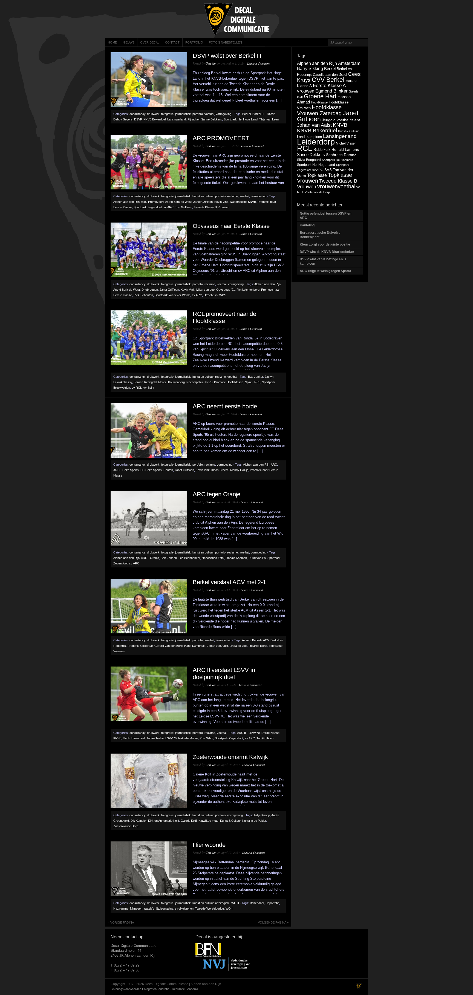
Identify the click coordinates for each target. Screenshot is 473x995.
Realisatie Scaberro (185, 989)
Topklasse (317, 175)
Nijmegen (136, 908)
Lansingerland (176, 119)
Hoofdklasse (319, 102)
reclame (232, 196)
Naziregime (120, 908)
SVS (328, 170)
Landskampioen (309, 137)
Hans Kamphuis (194, 645)
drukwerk (153, 114)
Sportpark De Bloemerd (337, 159)
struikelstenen (184, 908)
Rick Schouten (143, 295)
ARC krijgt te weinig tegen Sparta (325, 271)
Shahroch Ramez (341, 155)
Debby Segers (122, 119)
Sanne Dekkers (211, 119)
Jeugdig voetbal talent (341, 120)
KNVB (340, 125)
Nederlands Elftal (213, 557)
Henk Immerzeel (134, 738)
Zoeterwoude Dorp (125, 826)
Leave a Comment (258, 63)
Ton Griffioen (183, 207)
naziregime (222, 903)
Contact (172, 42)
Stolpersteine (164, 908)
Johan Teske (155, 738)
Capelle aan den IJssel (330, 74)
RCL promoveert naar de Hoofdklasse (224, 317)
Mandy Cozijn (239, 470)
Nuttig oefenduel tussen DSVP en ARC (325, 216)
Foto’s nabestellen (225, 42)
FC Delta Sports (151, 470)
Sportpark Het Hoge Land (241, 119)
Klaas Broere (220, 470)
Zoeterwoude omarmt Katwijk (230, 757)
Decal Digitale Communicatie (236, 19)
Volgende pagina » (273, 922)
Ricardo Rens (258, 645)
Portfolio (194, 42)
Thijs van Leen (269, 119)
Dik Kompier (138, 820)
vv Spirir (148, 387)
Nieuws (128, 42)
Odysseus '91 (225, 289)
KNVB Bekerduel (154, 119)
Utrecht (209, 295)
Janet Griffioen (203, 201)
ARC (274, 464)
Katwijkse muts (208, 820)
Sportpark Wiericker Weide (172, 295)
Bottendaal (257, 903)
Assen (246, 640)
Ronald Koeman (236, 557)
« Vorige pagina (121, 922)
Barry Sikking (310, 68)
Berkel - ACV (260, 640)
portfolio (197, 114)
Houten (168, 470)
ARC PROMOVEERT (221, 138)
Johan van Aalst (217, 645)
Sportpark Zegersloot (148, 207)
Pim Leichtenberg (247, 289)
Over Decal (149, 42)
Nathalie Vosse (188, 738)
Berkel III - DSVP (263, 114)
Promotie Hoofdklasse (228, 382)
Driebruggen (150, 289)
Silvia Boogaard (309, 160)
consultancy (137, 114)
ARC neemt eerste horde (225, 406)
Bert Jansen (169, 557)
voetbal (209, 114)
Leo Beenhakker (189, 557)
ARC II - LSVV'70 (248, 732)
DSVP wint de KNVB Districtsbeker (327, 252)
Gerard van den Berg (168, 645)
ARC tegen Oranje (216, 494)
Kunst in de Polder (254, 820)
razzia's (149, 908)
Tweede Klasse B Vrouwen (211, 207)
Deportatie (272, 903)
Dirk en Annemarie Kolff (163, 820)
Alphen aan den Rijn (126, 201)
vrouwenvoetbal (336, 186)
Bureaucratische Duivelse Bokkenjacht (320, 235)
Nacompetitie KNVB (243, 201)
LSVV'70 (171, 738)
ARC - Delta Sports (126, 470)
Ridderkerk (321, 150)
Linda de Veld (238, 645)
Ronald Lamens (345, 149)
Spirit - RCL (252, 382)
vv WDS (220, 295)
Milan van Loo (205, 289)
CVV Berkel (328, 79)
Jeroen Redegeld (145, 382)
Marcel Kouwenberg (171, 382)
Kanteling (307, 225)
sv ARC (168, 207)
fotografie (167, 114)
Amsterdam (349, 63)
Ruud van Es (257, 557)
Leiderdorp (316, 141)
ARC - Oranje (150, 557)
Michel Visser (346, 143)
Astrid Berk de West (178, 201)
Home (112, 42)
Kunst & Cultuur (230, 820)
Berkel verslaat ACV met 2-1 (229, 582)
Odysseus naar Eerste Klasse (231, 226)
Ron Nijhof (206, 738)
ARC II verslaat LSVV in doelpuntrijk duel (224, 673)
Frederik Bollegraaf (140, 645)
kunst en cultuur (203, 196)
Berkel (246, 114)
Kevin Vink (221, 201)
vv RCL (137, 387)
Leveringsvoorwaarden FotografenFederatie (140, 989)
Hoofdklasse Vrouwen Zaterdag (319, 110)
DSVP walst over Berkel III (227, 55)
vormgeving (223, 114)
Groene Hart (320, 96)
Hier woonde (209, 844)
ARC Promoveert (152, 201)
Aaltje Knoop (261, 815)
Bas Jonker (255, 376)
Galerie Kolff (189, 820)
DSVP (138, 119)
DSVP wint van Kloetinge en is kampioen (323, 261)
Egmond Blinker (331, 91)
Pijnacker (194, 119)
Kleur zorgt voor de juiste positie (325, 244)
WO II (235, 903)
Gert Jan (211, 63)
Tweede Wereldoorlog (209, 908)
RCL (304, 148)
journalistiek (183, 114)
